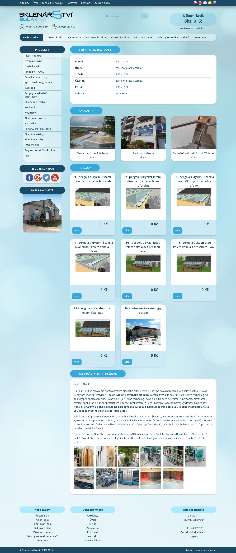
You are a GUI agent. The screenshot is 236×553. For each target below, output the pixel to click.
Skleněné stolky (34, 139)
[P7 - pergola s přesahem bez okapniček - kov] (93, 328)
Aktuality (24, 3)
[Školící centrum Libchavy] (92, 132)
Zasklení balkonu (143, 153)
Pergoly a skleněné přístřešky (36, 94)
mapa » (194, 536)
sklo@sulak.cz (66, 26)
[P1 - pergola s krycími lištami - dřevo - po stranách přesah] (93, 197)
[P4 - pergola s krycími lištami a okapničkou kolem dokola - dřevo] (93, 263)
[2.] (107, 456)
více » (93, 157)
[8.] (107, 479)
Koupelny (30, 112)
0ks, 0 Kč (193, 19)
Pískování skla (120, 37)
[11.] (173, 479)
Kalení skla (74, 37)
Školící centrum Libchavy (92, 153)
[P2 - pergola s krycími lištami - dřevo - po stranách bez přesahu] (143, 198)
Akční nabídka (33, 55)
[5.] (174, 456)
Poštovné (72, 3)
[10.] (151, 479)
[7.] (85, 479)
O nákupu (57, 3)
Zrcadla (30, 123)
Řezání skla (55, 37)
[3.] (129, 456)
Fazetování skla (96, 37)
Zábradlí (30, 87)
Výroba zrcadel (143, 37)
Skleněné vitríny (34, 134)
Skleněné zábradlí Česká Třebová (194, 153)
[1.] (85, 456)
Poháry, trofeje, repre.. (38, 128)
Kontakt (85, 3)
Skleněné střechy (35, 102)
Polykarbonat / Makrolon (40, 150)
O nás (45, 3)
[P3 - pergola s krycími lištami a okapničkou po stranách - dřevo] (194, 197)
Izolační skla (32, 144)
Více (76, 230)
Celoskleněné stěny (36, 77)
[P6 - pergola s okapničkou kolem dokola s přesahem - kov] (194, 263)
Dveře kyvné (32, 66)
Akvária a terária (35, 118)
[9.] (129, 479)
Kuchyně (30, 107)
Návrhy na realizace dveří (173, 37)
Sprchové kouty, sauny (38, 82)
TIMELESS (200, 37)
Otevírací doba (101, 3)
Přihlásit (202, 28)
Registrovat (187, 28)
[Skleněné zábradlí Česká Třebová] (193, 132)
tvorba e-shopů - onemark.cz (201, 550)
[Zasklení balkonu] (143, 132)
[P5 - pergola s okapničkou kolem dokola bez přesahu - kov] (143, 263)
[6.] (196, 456)
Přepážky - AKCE (34, 71)
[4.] (151, 456)
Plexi (27, 155)
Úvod (36, 3)
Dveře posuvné (33, 61)
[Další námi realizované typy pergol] (143, 332)
